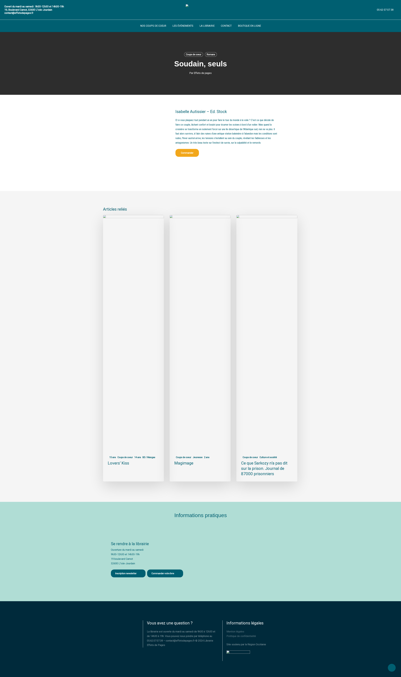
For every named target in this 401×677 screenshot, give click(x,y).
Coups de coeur (193, 54)
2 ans (206, 457)
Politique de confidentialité (241, 636)
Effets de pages (203, 73)
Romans (211, 54)
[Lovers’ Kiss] (133, 348)
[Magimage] (200, 348)
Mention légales (235, 631)
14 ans (137, 457)
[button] (187, 153)
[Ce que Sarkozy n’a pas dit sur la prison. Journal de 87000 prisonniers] (266, 348)
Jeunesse (198, 457)
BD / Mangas (149, 457)
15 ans (112, 457)
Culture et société (268, 457)
